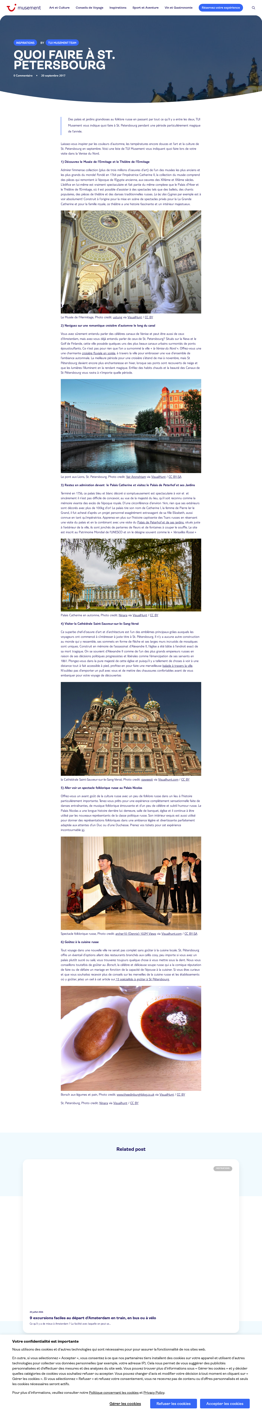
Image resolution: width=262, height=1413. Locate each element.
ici (83, 830)
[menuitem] (59, 7)
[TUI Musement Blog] (24, 8)
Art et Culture (59, 7)
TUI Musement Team (62, 43)
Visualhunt (120, 1103)
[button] (253, 7)
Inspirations (118, 7)
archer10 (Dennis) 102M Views (135, 934)
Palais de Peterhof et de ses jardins (160, 523)
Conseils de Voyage (89, 7)
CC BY (149, 317)
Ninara (123, 615)
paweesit (147, 780)
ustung (117, 317)
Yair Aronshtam (136, 477)
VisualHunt (135, 317)
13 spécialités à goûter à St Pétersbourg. (142, 979)
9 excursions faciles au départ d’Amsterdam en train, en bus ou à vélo (93, 1318)
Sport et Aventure (146, 7)
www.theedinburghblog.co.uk (135, 1095)
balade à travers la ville (177, 666)
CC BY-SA (175, 477)
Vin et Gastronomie (179, 7)
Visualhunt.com (168, 780)
